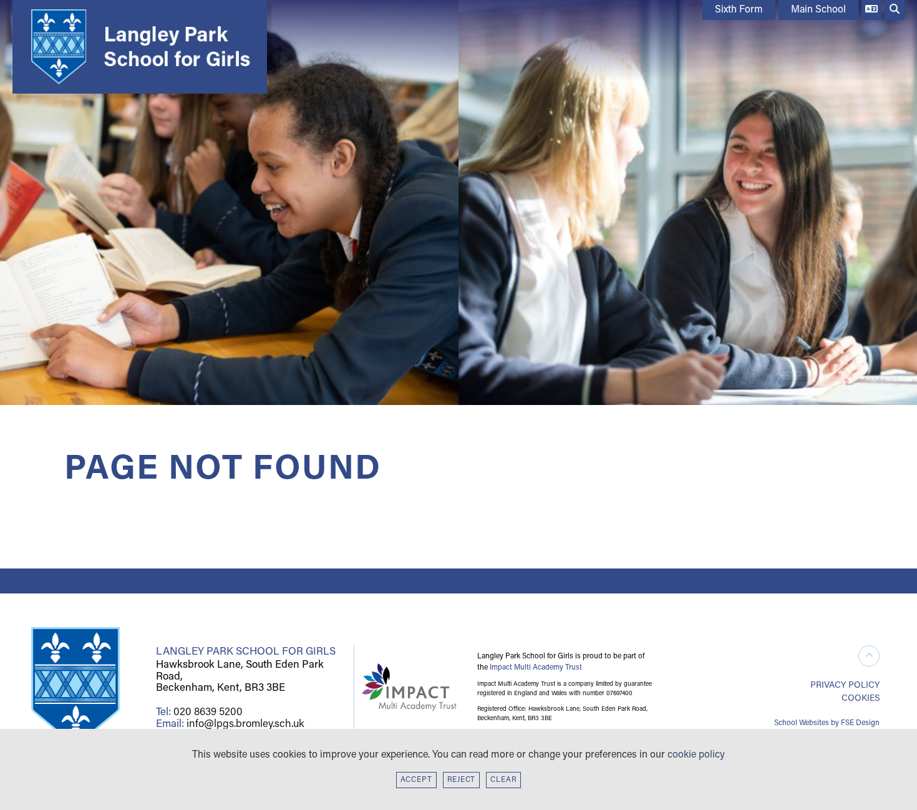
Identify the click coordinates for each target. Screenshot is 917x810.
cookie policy (696, 755)
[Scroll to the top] (869, 655)
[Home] (137, 47)
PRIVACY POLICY (845, 685)
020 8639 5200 (208, 712)
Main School (818, 10)
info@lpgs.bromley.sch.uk (245, 724)
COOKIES (861, 698)
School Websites (801, 723)
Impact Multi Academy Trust (536, 667)
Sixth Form (739, 10)
